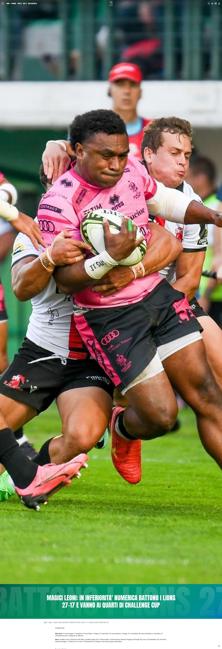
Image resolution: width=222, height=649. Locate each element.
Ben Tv (25, 3)
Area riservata (32, 3)
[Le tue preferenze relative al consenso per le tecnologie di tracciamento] (219, 646)
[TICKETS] (216, 3)
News (8, 3)
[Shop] (212, 3)
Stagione (13, 3)
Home (45, 622)
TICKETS (19, 3)
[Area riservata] (219, 3)
